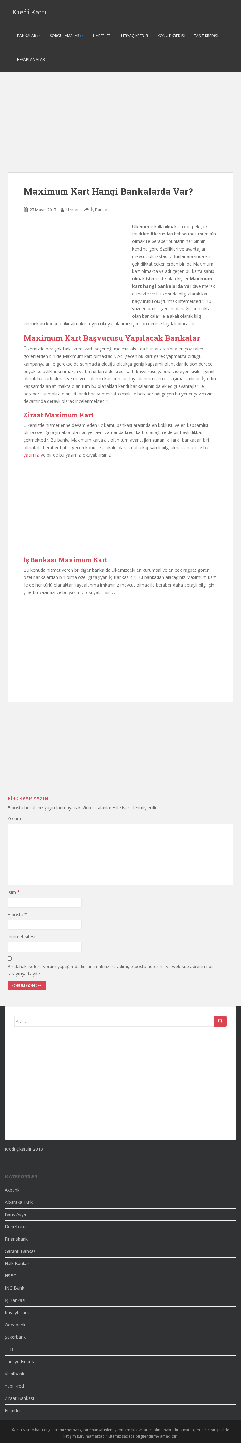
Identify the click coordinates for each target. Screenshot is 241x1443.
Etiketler (13, 1410)
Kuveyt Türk (17, 1312)
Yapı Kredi (15, 1386)
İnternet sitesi (21, 936)
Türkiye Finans (19, 1361)
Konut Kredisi (171, 35)
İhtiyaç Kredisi (134, 35)
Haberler (102, 35)
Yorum (14, 818)
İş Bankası (100, 209)
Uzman (73, 209)
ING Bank (14, 1288)
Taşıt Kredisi (206, 35)
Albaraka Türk (19, 1202)
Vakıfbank (14, 1374)
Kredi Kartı (29, 12)
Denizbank (15, 1227)
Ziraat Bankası (19, 1398)
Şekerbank (15, 1337)
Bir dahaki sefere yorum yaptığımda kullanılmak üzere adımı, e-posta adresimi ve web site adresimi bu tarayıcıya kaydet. (111, 970)
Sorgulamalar (64, 35)
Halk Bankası (18, 1263)
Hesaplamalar (31, 59)
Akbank (12, 1190)
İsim (14, 892)
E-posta (17, 914)
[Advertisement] (120, 128)
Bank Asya (15, 1214)
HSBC (10, 1276)
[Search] (220, 1021)
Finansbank (16, 1239)
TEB (9, 1349)
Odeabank (15, 1325)
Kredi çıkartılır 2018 (24, 1149)
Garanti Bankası (21, 1251)
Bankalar (26, 35)
